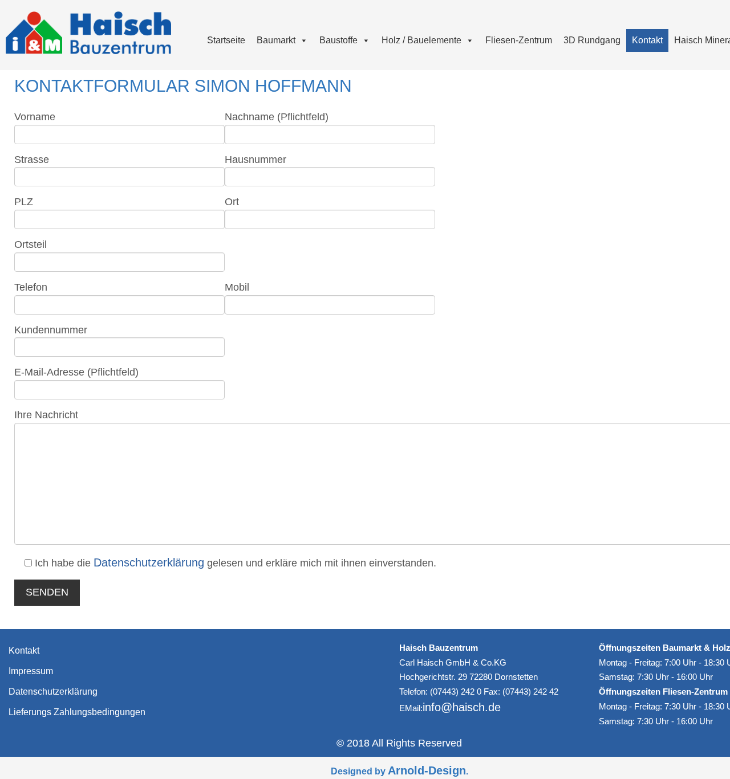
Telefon (30, 287)
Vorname (34, 117)
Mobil (237, 287)
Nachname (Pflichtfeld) (276, 117)
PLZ (23, 201)
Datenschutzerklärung (149, 562)
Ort (232, 201)
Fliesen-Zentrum (518, 40)
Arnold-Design (427, 770)
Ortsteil (30, 244)
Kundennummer (50, 330)
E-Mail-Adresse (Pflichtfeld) (76, 372)
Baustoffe (338, 40)
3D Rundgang (591, 40)
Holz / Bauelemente (421, 40)
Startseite (226, 40)
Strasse (31, 159)
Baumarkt (276, 40)
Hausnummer (255, 159)
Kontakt (647, 40)
